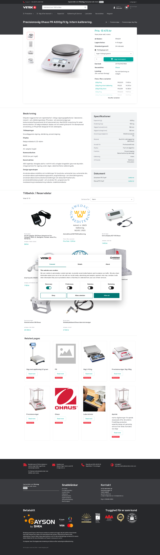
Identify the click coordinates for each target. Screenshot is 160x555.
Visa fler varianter (114, 98)
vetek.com (133, 466)
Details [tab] (80, 264)
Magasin (110, 14)
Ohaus (117, 67)
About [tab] (108, 264)
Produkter (28, 14)
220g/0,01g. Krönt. (101, 89)
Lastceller (88, 14)
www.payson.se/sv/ (56, 538)
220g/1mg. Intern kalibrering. (103, 85)
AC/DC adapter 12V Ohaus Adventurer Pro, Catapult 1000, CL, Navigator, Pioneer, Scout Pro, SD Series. (40, 237)
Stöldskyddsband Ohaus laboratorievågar (77, 322)
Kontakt (106, 485)
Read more (32, 374)
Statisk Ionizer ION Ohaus (32, 322)
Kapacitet (60, 14)
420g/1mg (98, 92)
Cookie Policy (66, 492)
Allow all (106, 295)
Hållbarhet (65, 494)
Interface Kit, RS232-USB (32, 278)
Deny (53, 295)
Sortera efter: (85, 199)
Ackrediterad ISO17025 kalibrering (74, 234)
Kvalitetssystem (66, 495)
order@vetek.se (118, 495)
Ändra (101, 2)
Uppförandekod (66, 497)
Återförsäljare (66, 501)
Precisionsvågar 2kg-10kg (129, 22)
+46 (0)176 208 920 (37, 2)
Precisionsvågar (114, 22)
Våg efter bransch (45, 14)
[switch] (69, 287)
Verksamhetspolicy (67, 499)
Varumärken (99, 14)
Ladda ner (131, 177)
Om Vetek (64, 488)
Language (133, 2)
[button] (132, 518)
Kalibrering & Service (74, 14)
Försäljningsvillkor (67, 490)
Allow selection (80, 295)
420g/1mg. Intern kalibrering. (103, 95)
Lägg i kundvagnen (120, 59)
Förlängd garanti (102, 50)
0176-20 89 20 (107, 494)
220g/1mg (98, 82)
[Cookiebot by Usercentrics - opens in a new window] (111, 258)
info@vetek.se (61, 468)
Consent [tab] (52, 264)
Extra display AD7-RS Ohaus (111, 236)
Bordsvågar (27, 233)
